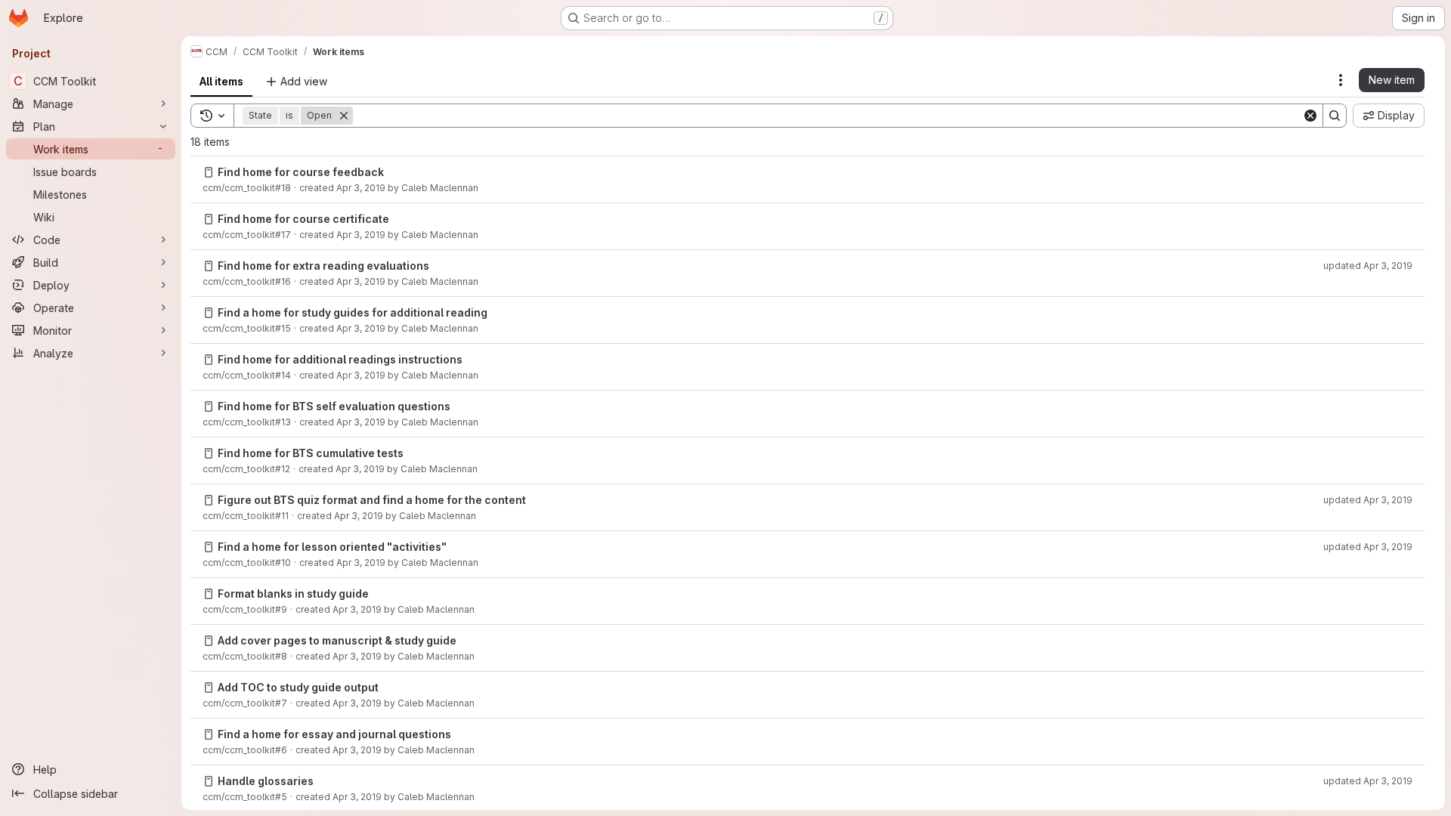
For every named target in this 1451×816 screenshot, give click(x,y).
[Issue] (209, 172)
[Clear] (1310, 116)
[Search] (1335, 116)
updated (1367, 265)
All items (221, 81)
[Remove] (344, 116)
